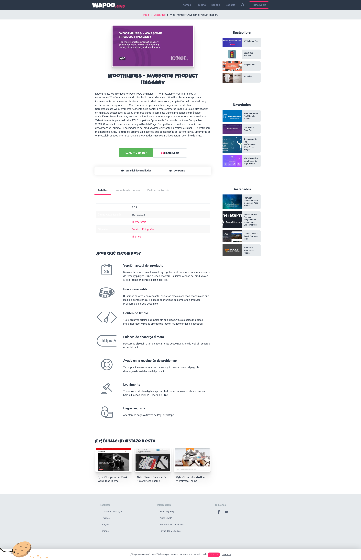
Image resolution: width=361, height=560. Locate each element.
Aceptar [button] (213, 555)
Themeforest (139, 221)
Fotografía (148, 229)
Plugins (201, 4)
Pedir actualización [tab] (158, 190)
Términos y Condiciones (172, 524)
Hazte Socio (259, 4)
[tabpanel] (152, 314)
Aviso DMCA (166, 518)
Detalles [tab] (102, 190)
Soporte (230, 4)
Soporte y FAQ (167, 511)
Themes (186, 4)
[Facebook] (218, 511)
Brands (215, 4)
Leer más (226, 554)
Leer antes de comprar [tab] (127, 190)
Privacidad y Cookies (170, 531)
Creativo (136, 229)
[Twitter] (226, 511)
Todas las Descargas (112, 511)
